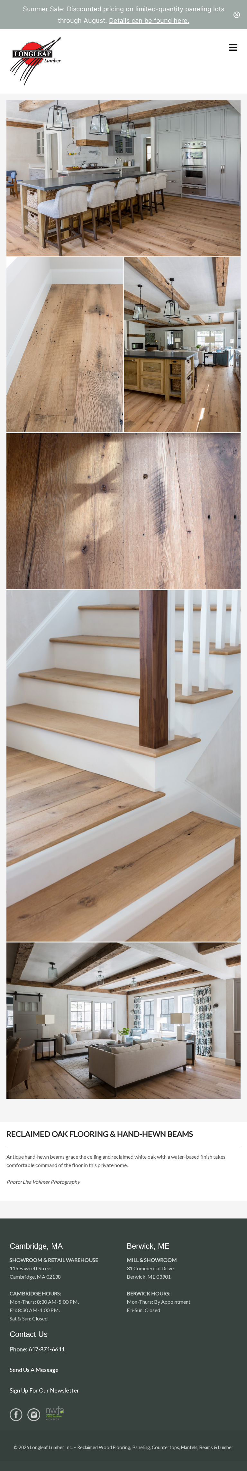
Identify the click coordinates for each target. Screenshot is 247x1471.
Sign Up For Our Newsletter (44, 1390)
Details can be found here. (149, 20)
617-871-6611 (47, 1349)
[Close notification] (237, 15)
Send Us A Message (34, 1369)
